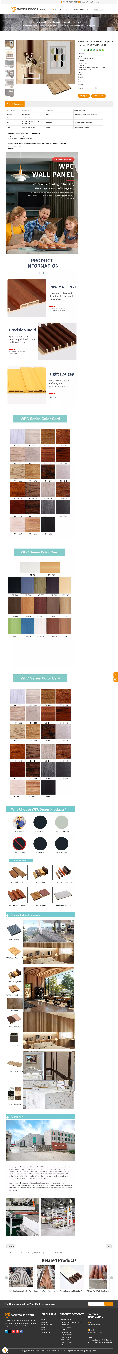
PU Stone (64, 1330)
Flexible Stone (65, 1325)
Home (44, 1319)
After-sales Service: (81, 55)
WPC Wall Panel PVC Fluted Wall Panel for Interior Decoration (46, 1291)
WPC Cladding (66, 1337)
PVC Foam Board (66, 1332)
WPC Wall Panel (66, 1342)
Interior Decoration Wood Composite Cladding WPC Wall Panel (24, 1253)
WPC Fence (65, 1340)
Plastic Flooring (66, 1327)
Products (45, 1322)
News (44, 1330)
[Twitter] (9, 1331)
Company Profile (47, 1325)
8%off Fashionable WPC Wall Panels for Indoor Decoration (72, 1291)
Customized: (82, 82)
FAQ (43, 1327)
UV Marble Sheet (66, 1335)
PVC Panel (49, 1253)
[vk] (13, 1331)
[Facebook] (21, 1331)
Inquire (85, 96)
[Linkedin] (6, 1331)
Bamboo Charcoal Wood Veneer (71, 1322)
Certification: (82, 65)
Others (63, 1345)
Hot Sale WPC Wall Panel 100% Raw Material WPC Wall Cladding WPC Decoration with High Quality (97, 1291)
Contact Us (46, 1332)
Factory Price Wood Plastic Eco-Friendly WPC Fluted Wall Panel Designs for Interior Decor (21, 1291)
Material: (80, 77)
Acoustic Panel (66, 1319)
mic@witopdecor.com (92, 2)
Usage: (80, 72)
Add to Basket (98, 96)
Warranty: (81, 61)
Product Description (15, 104)
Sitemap (82, 1351)
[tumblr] (17, 1331)
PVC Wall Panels (60, 1253)
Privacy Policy (91, 1351)
